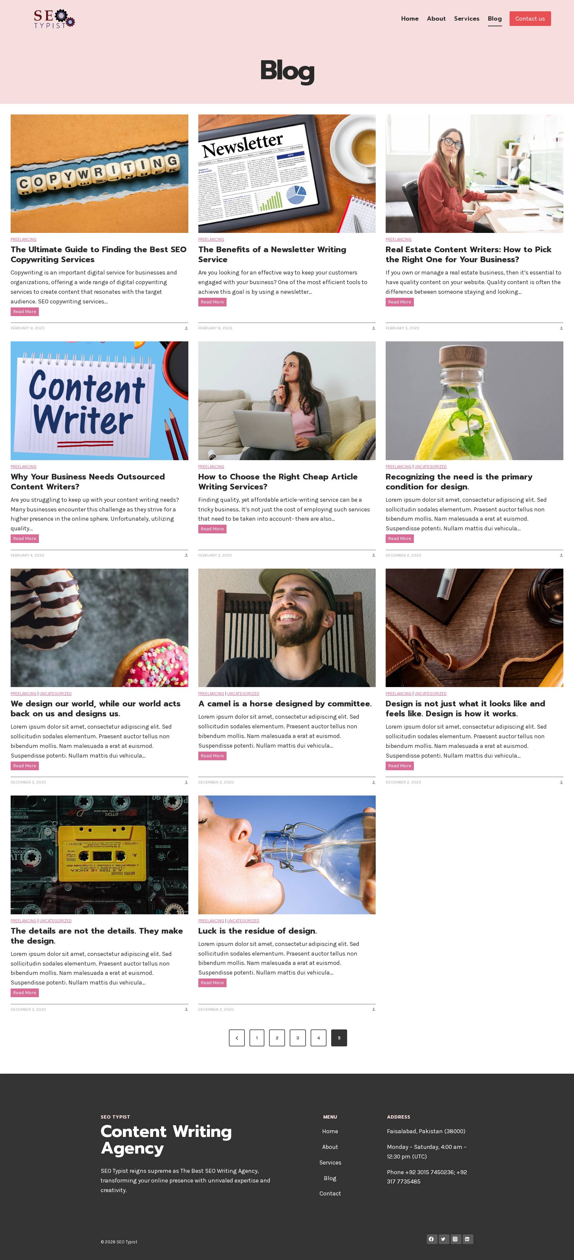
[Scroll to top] (558, 1248)
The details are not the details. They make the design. (97, 936)
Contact (330, 1193)
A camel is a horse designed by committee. (285, 704)
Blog (495, 18)
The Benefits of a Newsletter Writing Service (272, 255)
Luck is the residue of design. (257, 931)
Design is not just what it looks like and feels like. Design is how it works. (465, 709)
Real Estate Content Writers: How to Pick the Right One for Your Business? (469, 255)
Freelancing (24, 239)
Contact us (530, 18)
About (436, 18)
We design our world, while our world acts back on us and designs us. (96, 709)
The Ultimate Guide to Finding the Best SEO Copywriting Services (99, 255)
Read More (26, 312)
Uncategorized (431, 466)
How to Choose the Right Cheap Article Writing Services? (278, 482)
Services (467, 18)
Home (410, 18)
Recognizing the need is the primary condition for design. (459, 482)
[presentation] (99, 173)
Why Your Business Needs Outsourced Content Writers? (88, 482)
